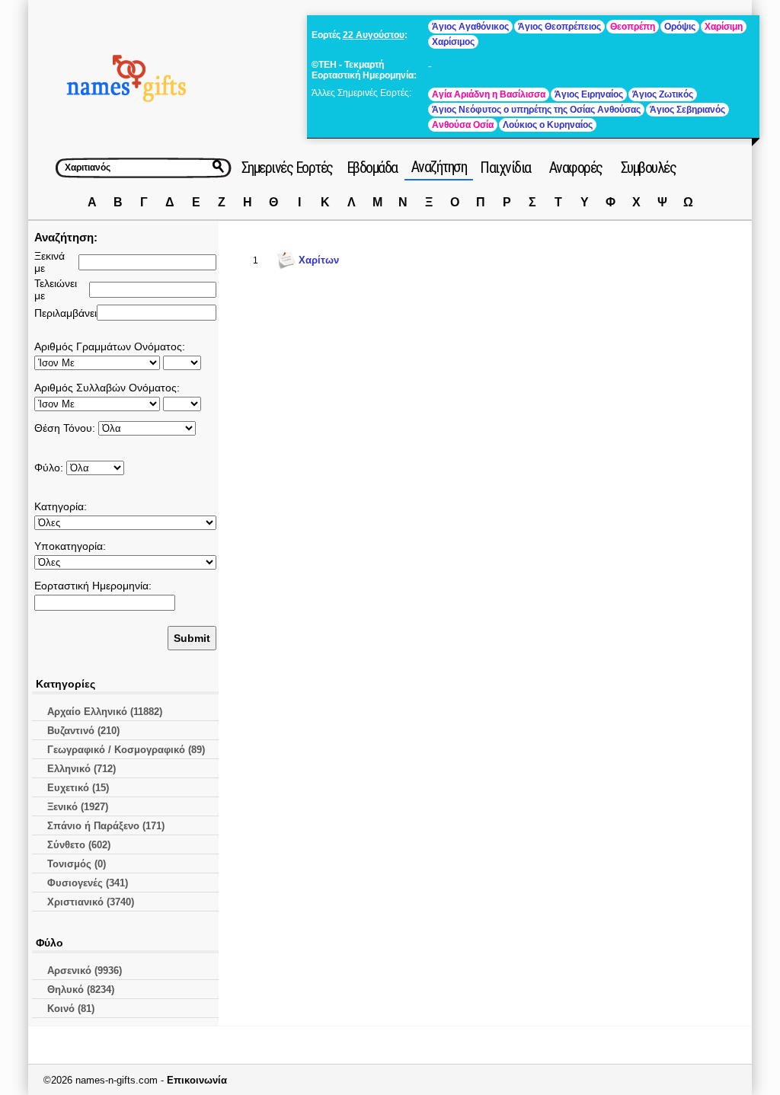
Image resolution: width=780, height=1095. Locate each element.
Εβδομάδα (372, 167)
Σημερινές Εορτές (287, 167)
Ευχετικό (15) (78, 787)
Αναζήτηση (439, 167)
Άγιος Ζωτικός (662, 94)
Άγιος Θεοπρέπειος (559, 26)
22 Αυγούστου (373, 35)
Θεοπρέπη (632, 26)
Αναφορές (576, 167)
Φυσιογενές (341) (87, 883)
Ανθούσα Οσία (463, 125)
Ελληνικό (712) (81, 768)
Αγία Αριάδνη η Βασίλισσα (488, 94)
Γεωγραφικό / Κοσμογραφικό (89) (126, 749)
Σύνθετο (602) (78, 845)
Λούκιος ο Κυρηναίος (548, 125)
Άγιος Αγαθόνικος (470, 26)
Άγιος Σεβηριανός (687, 109)
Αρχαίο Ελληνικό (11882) (104, 711)
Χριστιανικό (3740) (90, 902)
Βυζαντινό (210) (83, 730)
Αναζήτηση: (66, 237)
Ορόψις (679, 26)
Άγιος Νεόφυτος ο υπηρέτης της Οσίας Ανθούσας (536, 109)
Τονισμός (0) (76, 864)
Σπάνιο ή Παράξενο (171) (106, 826)
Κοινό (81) (70, 1008)
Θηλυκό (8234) (80, 989)
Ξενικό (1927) (77, 806)
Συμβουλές (648, 167)
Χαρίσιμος (453, 42)
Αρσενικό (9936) (84, 970)
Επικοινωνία (197, 1080)
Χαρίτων (319, 260)
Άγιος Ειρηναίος (589, 94)
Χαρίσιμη (724, 26)
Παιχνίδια (505, 167)
